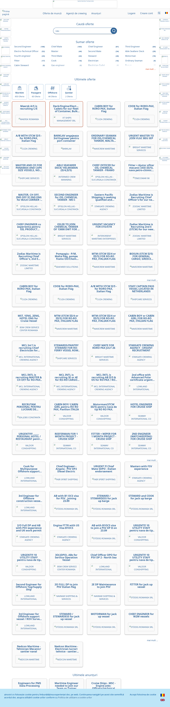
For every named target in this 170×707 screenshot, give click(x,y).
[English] (162, 701)
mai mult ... (151, 69)
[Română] (162, 696)
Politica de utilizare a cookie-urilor (75, 697)
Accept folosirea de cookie (143, 694)
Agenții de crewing (76, 13)
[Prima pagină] (9, 13)
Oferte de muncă (52, 13)
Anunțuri (96, 13)
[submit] (114, 31)
